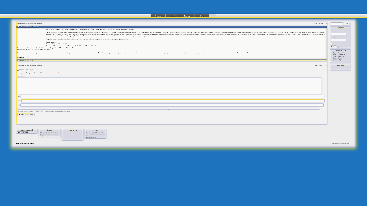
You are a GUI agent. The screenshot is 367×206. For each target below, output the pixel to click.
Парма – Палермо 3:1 (320, 23)
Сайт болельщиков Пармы (25, 143)
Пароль (333, 37)
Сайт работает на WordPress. (340, 143)
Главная (158, 16)
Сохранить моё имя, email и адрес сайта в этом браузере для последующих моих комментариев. (43, 111)
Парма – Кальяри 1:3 (339, 58)
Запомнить (335, 44)
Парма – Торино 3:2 (338, 53)
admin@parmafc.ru (90, 137)
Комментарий (21, 76)
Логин (332, 31)
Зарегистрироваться (342, 47)
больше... (34, 118)
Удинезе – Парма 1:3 (339, 60)
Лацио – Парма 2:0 (338, 56)
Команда (187, 16)
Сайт (18, 105)
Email (19, 100)
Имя (19, 96)
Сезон (202, 16)
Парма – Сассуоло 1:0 (339, 54)
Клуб (173, 16)
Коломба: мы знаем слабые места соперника (30, 23)
